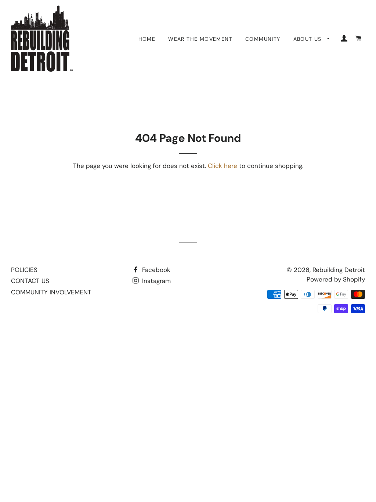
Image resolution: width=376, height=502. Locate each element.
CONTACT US (30, 281)
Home (147, 39)
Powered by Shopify (336, 279)
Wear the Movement (200, 39)
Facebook (155, 270)
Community (263, 39)
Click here (222, 166)
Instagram (155, 281)
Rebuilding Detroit (338, 270)
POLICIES (24, 270)
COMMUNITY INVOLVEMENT (51, 292)
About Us (308, 39)
